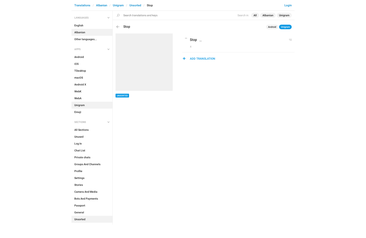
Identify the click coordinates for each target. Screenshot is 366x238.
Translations (82, 5)
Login (288, 5)
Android (272, 27)
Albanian (101, 5)
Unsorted (135, 5)
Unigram (118, 5)
